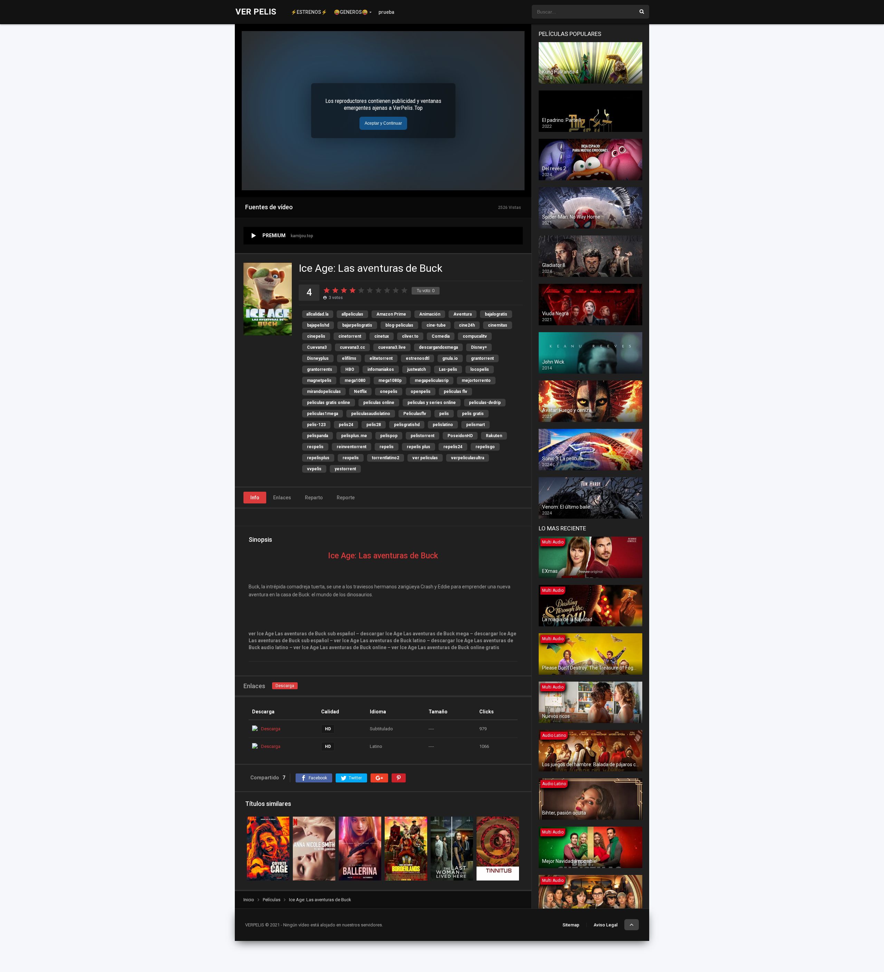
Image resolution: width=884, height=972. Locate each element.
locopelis (479, 369)
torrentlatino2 (385, 457)
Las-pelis (448, 369)
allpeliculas (352, 314)
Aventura (462, 314)
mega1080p (390, 380)
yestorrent (345, 468)
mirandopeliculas (324, 391)
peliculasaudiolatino (370, 413)
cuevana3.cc (352, 347)
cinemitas (497, 325)
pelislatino (443, 424)
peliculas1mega (322, 413)
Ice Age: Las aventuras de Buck (383, 555)
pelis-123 (316, 424)
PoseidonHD (460, 435)
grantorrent (482, 358)
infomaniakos (380, 369)
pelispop (388, 435)
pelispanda (317, 435)
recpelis (315, 446)
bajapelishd (318, 325)
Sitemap (571, 924)
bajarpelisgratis (357, 325)
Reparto (314, 497)
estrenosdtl (417, 358)
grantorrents (319, 369)
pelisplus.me (354, 435)
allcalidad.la (317, 314)
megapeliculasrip (432, 380)
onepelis (388, 391)
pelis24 (346, 424)
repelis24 (452, 446)
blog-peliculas (399, 325)
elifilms (349, 358)
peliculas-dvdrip (485, 402)
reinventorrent (351, 446)
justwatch (416, 369)
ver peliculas (425, 457)
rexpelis (351, 457)
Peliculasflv (414, 413)
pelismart (475, 424)
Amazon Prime (391, 314)
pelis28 (373, 424)
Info (254, 497)
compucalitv (475, 336)
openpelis (421, 391)
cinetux (381, 336)
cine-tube (436, 325)
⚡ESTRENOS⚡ (309, 12)
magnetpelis (319, 380)
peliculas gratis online (328, 402)
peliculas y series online (431, 402)
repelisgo (485, 446)
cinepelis (316, 336)
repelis (386, 446)
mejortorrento (476, 380)
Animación (429, 314)
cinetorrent (349, 336)
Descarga (285, 685)
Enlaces (282, 497)
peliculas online (378, 402)
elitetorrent (381, 358)
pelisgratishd (407, 424)
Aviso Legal (605, 924)
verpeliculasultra (467, 457)
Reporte (346, 497)
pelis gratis (473, 413)
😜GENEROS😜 (351, 12)
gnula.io (450, 358)
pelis (444, 413)
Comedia (441, 336)
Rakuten (494, 435)
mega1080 (355, 380)
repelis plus (418, 446)
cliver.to (410, 336)
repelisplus (318, 457)
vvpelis (314, 468)
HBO (349, 369)
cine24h (467, 325)
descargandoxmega (438, 347)
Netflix (360, 391)
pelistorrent (422, 435)
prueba (386, 12)
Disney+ (479, 347)
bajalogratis (496, 314)
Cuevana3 (317, 347)
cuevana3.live (392, 347)
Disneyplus (318, 358)
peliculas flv (455, 391)
